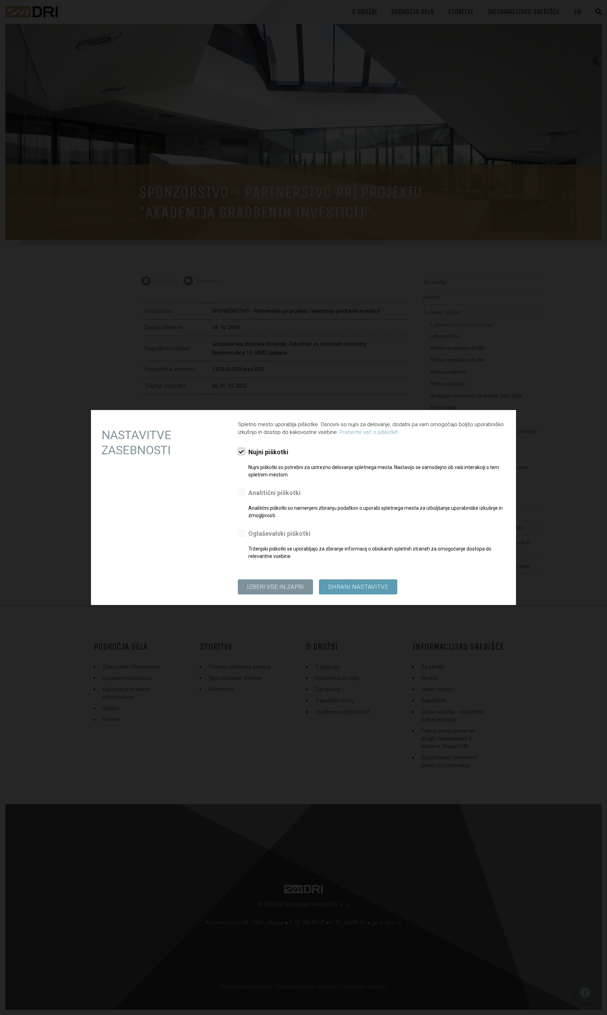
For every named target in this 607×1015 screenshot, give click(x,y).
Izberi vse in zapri (275, 586)
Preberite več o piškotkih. (370, 432)
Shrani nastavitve (358, 586)
